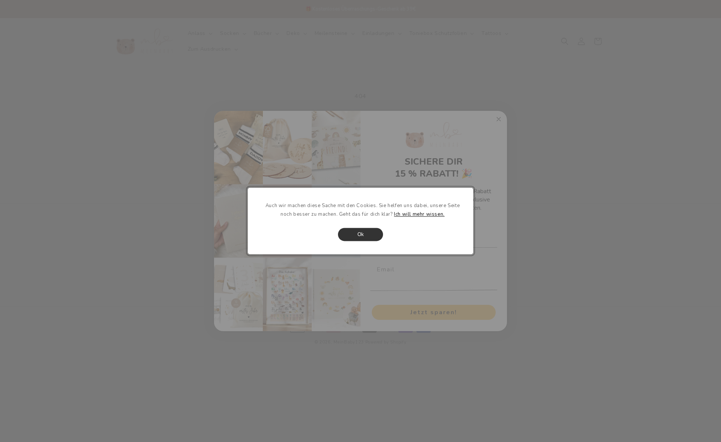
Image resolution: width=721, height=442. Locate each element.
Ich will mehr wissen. (419, 214)
